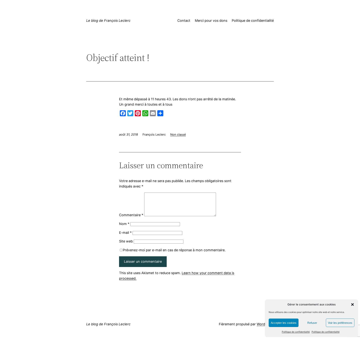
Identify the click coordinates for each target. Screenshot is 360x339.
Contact (183, 20)
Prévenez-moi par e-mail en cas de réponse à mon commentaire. (174, 250)
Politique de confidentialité (296, 331)
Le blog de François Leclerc (108, 20)
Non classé (178, 134)
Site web (126, 241)
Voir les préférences (340, 322)
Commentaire (131, 215)
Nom (124, 224)
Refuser (312, 322)
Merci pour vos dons (211, 20)
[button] (352, 304)
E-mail (125, 233)
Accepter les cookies (283, 322)
